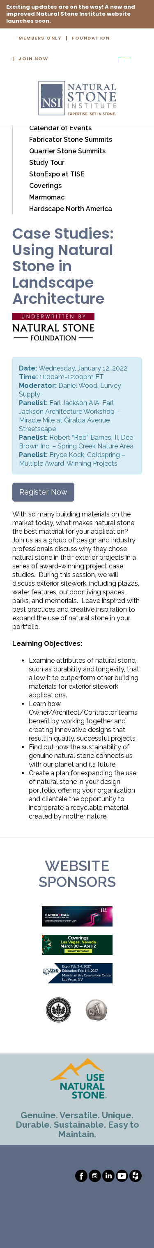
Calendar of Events (60, 128)
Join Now (33, 59)
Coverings (45, 186)
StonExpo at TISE (57, 174)
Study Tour (46, 163)
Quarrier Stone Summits (67, 151)
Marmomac (46, 197)
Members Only (39, 38)
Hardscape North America (70, 209)
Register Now (43, 492)
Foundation (91, 38)
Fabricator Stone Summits (70, 139)
